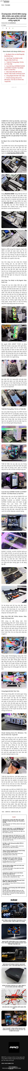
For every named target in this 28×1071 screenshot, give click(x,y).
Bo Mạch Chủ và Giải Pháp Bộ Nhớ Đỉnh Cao (14, 55)
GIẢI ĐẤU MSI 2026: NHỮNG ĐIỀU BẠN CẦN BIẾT (14, 1007)
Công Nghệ (7, 5)
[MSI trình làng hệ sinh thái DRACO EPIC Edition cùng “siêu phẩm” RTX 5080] (14, 910)
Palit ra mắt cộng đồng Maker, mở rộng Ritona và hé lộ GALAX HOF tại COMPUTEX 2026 (14, 1030)
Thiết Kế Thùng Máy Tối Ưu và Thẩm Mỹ (14, 63)
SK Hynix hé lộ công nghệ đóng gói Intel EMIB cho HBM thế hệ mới (13, 881)
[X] (6, 28)
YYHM (4, 25)
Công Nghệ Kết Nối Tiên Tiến (15, 75)
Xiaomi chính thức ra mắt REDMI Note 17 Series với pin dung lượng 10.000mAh (14, 829)
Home (2, 5)
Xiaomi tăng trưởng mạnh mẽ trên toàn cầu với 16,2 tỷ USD (13, 866)
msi (20, 811)
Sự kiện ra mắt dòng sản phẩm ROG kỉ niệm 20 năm (13, 843)
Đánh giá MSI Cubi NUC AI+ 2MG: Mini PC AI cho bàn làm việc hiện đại (14, 986)
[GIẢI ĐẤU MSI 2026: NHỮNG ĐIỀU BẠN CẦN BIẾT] (14, 997)
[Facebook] (2, 28)
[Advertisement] (14, 102)
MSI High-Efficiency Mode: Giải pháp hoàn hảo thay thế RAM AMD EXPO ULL (14, 964)
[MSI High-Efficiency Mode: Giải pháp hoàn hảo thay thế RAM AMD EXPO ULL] (14, 954)
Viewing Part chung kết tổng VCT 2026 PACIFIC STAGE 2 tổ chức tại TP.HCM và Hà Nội (13, 821)
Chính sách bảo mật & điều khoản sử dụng (11, 1068)
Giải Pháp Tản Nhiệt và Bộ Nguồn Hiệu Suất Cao (13, 59)
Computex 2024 (14, 811)
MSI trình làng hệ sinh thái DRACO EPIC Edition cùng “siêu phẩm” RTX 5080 (14, 920)
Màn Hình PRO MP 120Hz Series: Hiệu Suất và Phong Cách (14, 72)
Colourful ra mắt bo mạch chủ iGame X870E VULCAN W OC (13, 873)
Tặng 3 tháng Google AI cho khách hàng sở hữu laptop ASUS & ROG (14, 851)
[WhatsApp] (12, 28)
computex (7, 811)
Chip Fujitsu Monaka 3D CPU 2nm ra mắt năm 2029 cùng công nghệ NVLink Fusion (14, 836)
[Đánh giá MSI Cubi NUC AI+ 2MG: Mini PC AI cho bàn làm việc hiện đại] (14, 976)
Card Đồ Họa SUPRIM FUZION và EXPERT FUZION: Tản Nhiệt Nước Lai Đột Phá (14, 67)
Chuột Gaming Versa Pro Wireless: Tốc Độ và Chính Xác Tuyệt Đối (14, 79)
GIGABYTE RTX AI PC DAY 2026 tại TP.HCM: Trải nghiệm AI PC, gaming (12, 858)
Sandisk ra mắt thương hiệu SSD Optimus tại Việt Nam (14, 888)
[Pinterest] (9, 28)
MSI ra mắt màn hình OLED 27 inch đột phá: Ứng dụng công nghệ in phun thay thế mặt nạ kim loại (14, 943)
